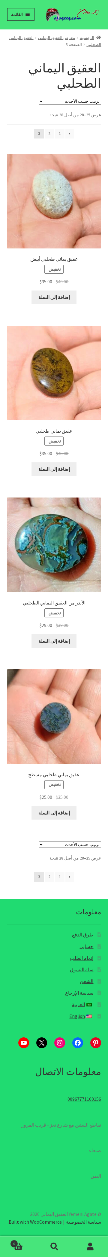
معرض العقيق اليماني (56, 37)
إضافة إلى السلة (54, 297)
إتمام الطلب (81, 958)
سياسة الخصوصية (83, 1222)
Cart (24, 1241)
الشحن (86, 981)
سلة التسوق (81, 969)
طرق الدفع (82, 935)
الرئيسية (87, 37)
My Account (90, 1247)
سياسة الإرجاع (79, 993)
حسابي (86, 946)
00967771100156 (84, 1099)
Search (54, 1247)
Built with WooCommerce (35, 1222)
